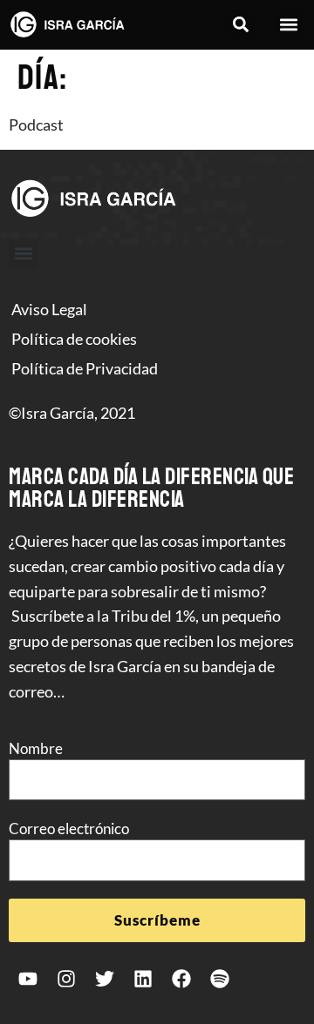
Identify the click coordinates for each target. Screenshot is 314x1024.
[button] (240, 24)
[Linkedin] (143, 979)
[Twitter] (104, 979)
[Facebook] (181, 979)
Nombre (36, 748)
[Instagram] (66, 979)
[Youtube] (28, 979)
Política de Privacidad (84, 368)
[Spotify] (220, 979)
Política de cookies (74, 338)
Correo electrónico (69, 828)
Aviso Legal (49, 309)
